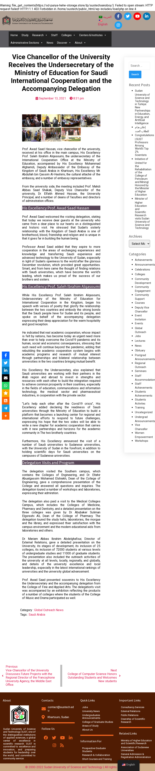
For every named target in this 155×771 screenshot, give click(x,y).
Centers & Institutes (91, 35)
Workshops (141, 440)
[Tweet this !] (5, 363)
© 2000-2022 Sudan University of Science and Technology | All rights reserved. (77, 767)
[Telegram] (5, 408)
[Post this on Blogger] (5, 400)
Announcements (145, 264)
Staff (54, 35)
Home (14, 35)
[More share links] (5, 416)
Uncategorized (144, 412)
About (78, 42)
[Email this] (5, 378)
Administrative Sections (25, 42)
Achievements (143, 259)
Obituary (140, 350)
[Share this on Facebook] (5, 355)
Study (25, 35)
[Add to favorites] (5, 393)
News (50, 42)
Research (38, 35)
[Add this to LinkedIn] (5, 370)
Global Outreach (45, 610)
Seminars (140, 371)
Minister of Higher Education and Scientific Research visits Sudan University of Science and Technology (142, 213)
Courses (140, 302)
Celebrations (142, 269)
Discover (62, 42)
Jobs (138, 336)
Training (140, 407)
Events (139, 323)
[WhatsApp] (5, 385)
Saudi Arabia (37, 614)
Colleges (66, 35)
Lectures (140, 340)
